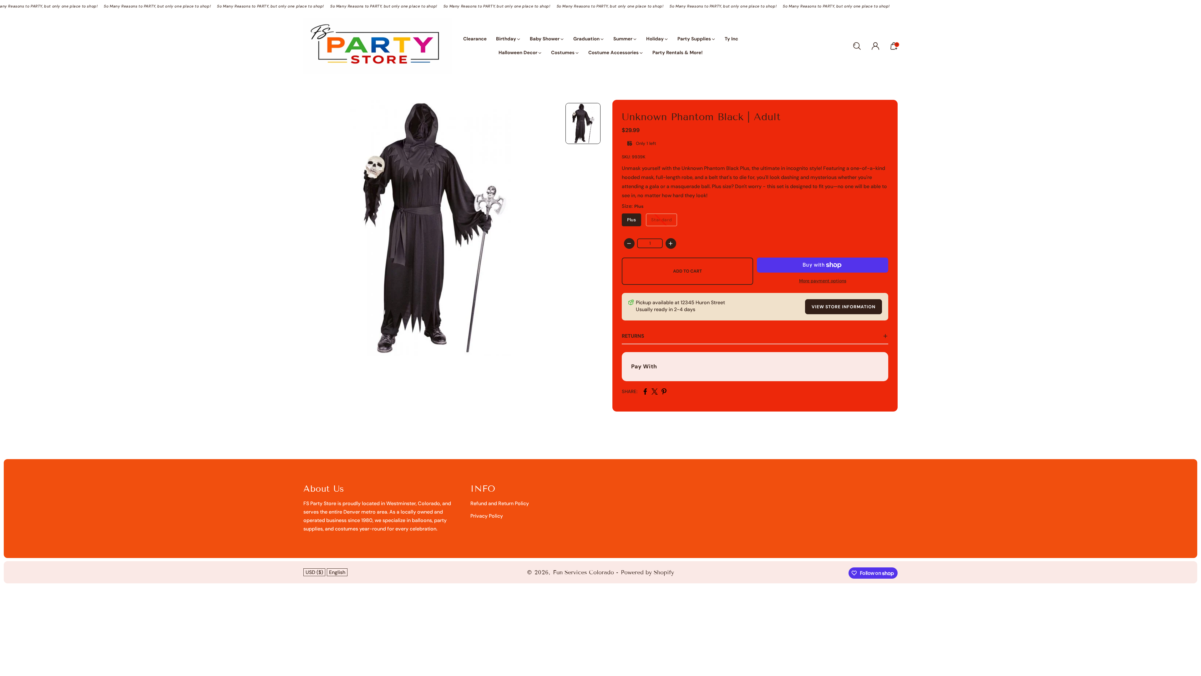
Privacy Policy (486, 516)
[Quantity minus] (629, 243)
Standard (661, 220)
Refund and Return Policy (499, 503)
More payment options (822, 281)
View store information (843, 307)
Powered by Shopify (647, 572)
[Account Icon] (875, 46)
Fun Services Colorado (583, 572)
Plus (631, 220)
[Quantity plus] (671, 243)
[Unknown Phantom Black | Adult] (431, 228)
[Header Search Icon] (857, 46)
